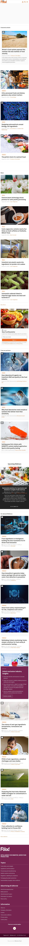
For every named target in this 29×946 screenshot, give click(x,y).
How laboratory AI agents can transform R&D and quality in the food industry (14, 377)
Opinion (4, 90)
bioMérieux (13, 580)
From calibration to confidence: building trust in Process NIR (12, 827)
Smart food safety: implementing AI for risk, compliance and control (14, 608)
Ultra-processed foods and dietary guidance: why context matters (13, 94)
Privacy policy (4, 917)
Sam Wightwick (13, 201)
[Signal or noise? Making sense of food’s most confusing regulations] (13, 506)
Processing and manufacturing (8, 871)
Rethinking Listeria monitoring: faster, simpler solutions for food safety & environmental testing (14, 642)
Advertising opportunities (7, 889)
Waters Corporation (15, 731)
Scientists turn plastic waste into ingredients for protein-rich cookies (13, 263)
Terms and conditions (6, 915)
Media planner (4, 891)
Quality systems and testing (8, 873)
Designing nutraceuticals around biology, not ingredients (12, 125)
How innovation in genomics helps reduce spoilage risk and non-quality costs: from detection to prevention (14, 575)
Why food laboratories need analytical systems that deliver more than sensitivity (14, 411)
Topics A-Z (5, 935)
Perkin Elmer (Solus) (15, 647)
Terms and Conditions (9, 343)
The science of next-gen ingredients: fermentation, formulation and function (14, 726)
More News (3, 304)
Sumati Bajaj (13, 97)
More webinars (4, 836)
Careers (2, 912)
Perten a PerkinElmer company (18, 831)
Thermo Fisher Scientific (20, 450)
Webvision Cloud (18, 941)
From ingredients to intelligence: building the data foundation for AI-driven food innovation (13, 540)
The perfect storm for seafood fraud (14, 157)
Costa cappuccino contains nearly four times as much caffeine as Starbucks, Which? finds (14, 231)
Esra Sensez (13, 128)
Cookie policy (4, 919)
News (3, 195)
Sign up (14, 340)
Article (3, 122)
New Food (13, 613)
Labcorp (19, 494)
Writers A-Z (13, 935)
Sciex (12, 798)
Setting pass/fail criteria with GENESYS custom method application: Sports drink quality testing (14, 446)
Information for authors (6, 896)
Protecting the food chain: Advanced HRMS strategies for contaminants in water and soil (14, 793)
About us (3, 907)
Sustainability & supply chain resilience (10, 880)
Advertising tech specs (6, 894)
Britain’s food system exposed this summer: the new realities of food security (13, 51)
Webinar (4, 536)
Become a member (7, 696)
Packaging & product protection (8, 878)
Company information (6, 910)
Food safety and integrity (7, 866)
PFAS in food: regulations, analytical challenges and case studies (14, 760)
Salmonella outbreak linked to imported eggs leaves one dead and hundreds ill (13, 295)
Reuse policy (4, 898)
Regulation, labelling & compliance (9, 875)
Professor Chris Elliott (15, 55)
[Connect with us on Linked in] (14, 928)
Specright (13, 546)
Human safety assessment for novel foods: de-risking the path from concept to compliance (14, 490)
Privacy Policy (20, 343)
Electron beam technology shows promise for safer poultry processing (14, 198)
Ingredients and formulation (7, 868)
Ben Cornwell (13, 235)
